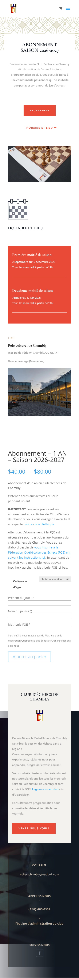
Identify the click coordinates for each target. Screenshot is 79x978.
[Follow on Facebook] (39, 953)
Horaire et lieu (39, 128)
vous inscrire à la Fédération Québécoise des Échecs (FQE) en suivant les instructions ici (39, 552)
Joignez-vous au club (45, 789)
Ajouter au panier (29, 657)
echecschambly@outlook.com (39, 874)
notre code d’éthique (39, 524)
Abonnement (39, 110)
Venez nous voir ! (34, 828)
